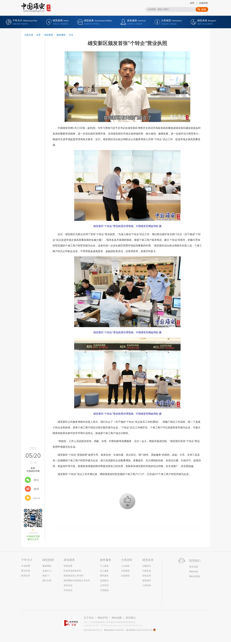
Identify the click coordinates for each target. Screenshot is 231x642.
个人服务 (104, 565)
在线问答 (203, 3)
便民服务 (104, 575)
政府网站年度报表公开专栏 (77, 580)
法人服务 (104, 570)
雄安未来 (148, 559)
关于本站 (89, 617)
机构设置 (68, 565)
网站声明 (103, 617)
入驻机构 (146, 585)
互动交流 (68, 590)
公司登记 (104, 585)
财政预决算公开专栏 (73, 575)
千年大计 (27, 559)
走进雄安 (125, 575)
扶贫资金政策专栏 (72, 570)
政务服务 (105, 559)
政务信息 (68, 585)
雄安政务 (69, 559)
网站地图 (117, 617)
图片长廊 (46, 580)
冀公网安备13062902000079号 (139, 630)
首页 (192, 3)
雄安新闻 (48, 34)
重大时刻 (25, 570)
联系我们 (131, 617)
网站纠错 (193, 571)
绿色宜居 (146, 575)
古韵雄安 (125, 570)
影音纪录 (25, 575)
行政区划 (146, 570)
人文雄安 (125, 565)
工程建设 (104, 590)
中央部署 (25, 565)
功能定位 (146, 565)
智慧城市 (146, 580)
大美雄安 (126, 559)
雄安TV (46, 575)
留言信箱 (193, 566)
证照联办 (104, 580)
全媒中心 (46, 570)
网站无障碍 (194, 576)
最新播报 (60, 34)
